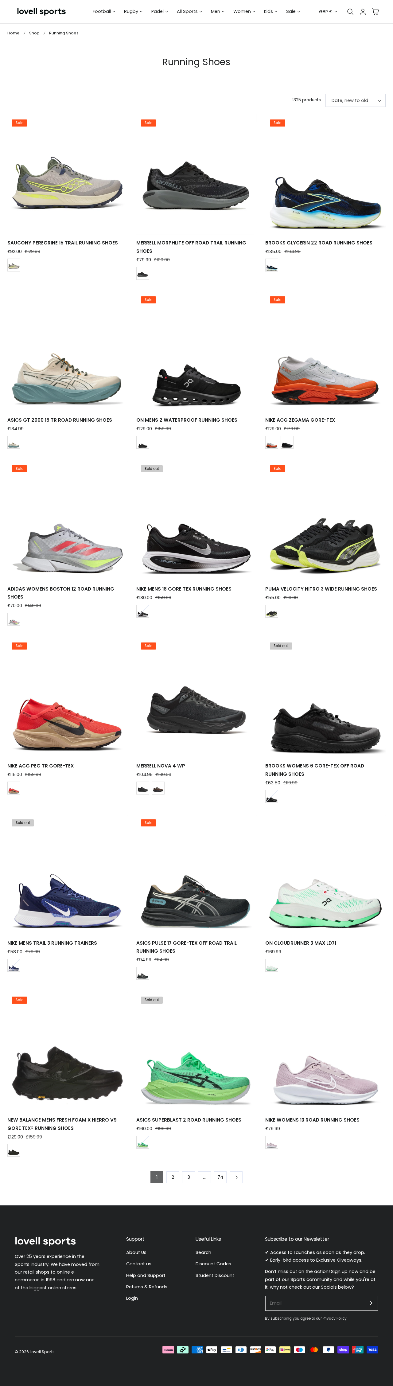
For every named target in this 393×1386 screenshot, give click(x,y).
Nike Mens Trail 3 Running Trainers (52, 943)
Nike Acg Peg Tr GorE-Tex (40, 766)
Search (203, 1252)
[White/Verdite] (271, 965)
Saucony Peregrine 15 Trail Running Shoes (62, 243)
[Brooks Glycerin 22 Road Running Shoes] (325, 174)
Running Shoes (64, 33)
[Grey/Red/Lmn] (13, 619)
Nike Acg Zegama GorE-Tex (300, 420)
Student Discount (215, 1275)
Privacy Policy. (335, 1318)
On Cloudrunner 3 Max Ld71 (300, 943)
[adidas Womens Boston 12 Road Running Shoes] (67, 520)
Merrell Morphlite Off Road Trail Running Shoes (191, 247)
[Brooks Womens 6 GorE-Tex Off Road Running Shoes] (325, 697)
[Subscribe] (371, 1303)
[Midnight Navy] (13, 965)
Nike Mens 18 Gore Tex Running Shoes (184, 589)
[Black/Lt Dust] (142, 973)
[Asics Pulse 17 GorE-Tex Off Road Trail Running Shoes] (196, 874)
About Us (136, 1252)
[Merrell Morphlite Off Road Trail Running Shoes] (196, 174)
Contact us (138, 1264)
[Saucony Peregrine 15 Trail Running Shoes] (67, 174)
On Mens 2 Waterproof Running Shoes (186, 420)
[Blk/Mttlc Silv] (142, 611)
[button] (375, 11)
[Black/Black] (271, 796)
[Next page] (236, 1177)
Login (132, 1298)
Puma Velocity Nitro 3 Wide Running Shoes (321, 589)
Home (13, 33)
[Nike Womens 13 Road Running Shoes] (325, 1051)
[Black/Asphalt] (142, 273)
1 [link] (157, 1177)
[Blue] (13, 265)
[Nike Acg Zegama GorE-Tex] (325, 351)
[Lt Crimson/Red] (13, 788)
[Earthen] (158, 788)
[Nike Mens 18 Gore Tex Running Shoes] (196, 520)
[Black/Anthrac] (287, 442)
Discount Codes (213, 1264)
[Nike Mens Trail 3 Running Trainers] (67, 874)
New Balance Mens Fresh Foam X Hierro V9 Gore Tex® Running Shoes (62, 1124)
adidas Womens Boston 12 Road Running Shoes (60, 593)
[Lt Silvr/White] (271, 442)
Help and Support (145, 1275)
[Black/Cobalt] (271, 265)
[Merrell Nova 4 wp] (196, 697)
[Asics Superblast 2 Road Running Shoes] (196, 1051)
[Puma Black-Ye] (271, 611)
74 (220, 1177)
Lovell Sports (42, 1351)
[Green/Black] (142, 1142)
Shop (34, 33)
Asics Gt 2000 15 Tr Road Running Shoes (59, 420)
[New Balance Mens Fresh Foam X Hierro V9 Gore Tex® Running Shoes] (67, 1051)
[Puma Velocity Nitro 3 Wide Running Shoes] (325, 520)
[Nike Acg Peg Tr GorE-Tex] (67, 697)
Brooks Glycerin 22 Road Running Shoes (318, 243)
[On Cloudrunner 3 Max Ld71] (325, 874)
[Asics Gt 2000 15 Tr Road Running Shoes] (67, 351)
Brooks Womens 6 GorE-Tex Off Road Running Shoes (314, 770)
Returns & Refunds (146, 1287)
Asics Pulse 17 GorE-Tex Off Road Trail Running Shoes (186, 947)
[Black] (142, 442)
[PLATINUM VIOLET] (271, 1142)
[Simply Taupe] (13, 442)
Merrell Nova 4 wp (160, 766)
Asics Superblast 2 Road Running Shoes (188, 1120)
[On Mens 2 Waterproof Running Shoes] (196, 351)
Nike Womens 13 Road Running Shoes (312, 1120)
